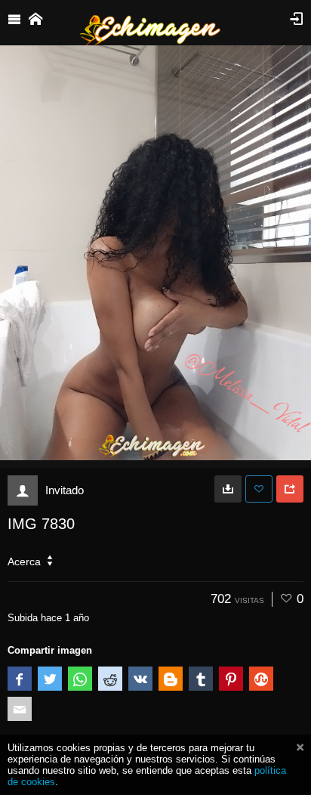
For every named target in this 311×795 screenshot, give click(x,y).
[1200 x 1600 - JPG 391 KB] (228, 489)
